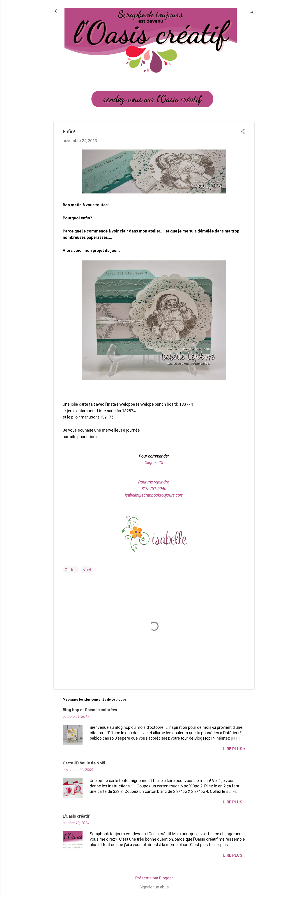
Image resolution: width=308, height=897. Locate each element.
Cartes (71, 569)
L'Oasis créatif (76, 816)
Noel (87, 569)
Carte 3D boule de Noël (84, 763)
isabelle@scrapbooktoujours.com (154, 495)
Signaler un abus (154, 887)
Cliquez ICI (154, 462)
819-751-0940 (154, 488)
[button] (242, 132)
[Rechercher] (251, 12)
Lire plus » (234, 748)
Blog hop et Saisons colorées (90, 709)
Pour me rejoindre (154, 482)
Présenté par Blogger (154, 878)
